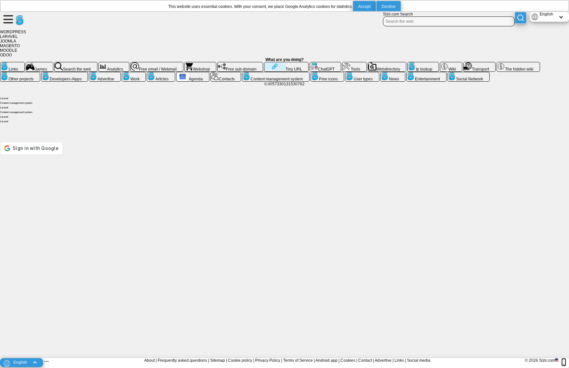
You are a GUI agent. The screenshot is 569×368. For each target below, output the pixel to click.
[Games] (40, 64)
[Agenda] (192, 74)
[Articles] (161, 74)
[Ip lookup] (423, 64)
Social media (418, 360)
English (546, 14)
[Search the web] (75, 64)
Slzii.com (547, 360)
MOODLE (8, 50)
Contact (365, 360)
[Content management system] (276, 74)
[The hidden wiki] (518, 64)
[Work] (134, 74)
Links (399, 360)
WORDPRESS (13, 32)
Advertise (383, 360)
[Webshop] (200, 64)
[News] (393, 74)
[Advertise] (105, 74)
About (149, 360)
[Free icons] (327, 74)
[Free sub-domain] (240, 64)
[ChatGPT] (325, 64)
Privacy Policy (267, 360)
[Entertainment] (426, 74)
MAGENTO (10, 45)
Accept (364, 6)
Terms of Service (298, 360)
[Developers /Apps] (64, 74)
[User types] (362, 74)
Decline (388, 6)
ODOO (6, 55)
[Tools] (354, 64)
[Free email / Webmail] (156, 64)
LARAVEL (9, 36)
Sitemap (217, 360)
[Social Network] (468, 74)
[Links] (12, 64)
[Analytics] (114, 64)
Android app (326, 360)
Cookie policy (240, 360)
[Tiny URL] (286, 64)
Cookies (347, 360)
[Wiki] (451, 64)
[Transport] (479, 64)
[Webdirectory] (387, 64)
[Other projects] (20, 74)
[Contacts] (225, 74)
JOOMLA (8, 41)
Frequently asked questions (182, 360)
